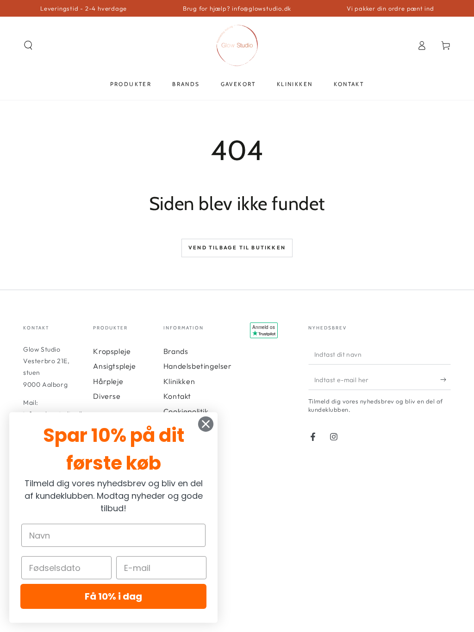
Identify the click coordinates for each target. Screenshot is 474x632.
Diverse (106, 396)
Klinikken (179, 381)
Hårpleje (108, 381)
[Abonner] (445, 379)
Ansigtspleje (114, 366)
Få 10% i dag (113, 596)
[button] (28, 45)
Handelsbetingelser (197, 366)
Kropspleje (112, 351)
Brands (175, 351)
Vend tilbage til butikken (237, 247)
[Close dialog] (206, 424)
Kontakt (177, 396)
